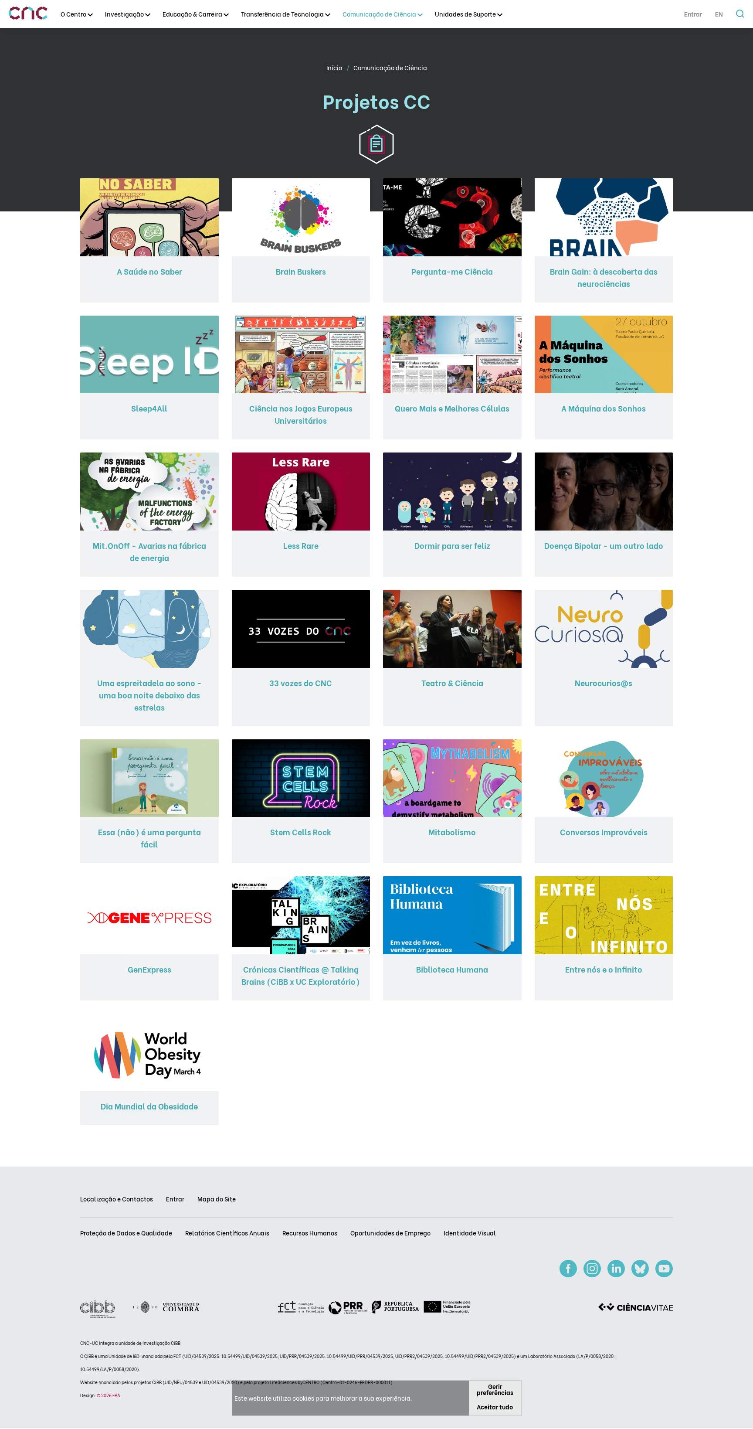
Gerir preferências (495, 1389)
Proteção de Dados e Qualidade (126, 1232)
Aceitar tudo (495, 1406)
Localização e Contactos (116, 1198)
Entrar (693, 14)
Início (334, 67)
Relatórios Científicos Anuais (227, 1232)
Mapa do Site (216, 1198)
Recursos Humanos (309, 1232)
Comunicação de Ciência (390, 67)
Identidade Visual (470, 1232)
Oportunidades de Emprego (390, 1232)
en (719, 14)
